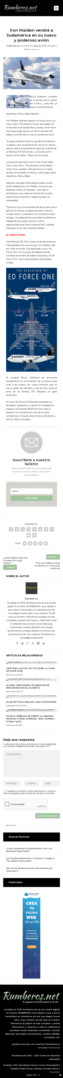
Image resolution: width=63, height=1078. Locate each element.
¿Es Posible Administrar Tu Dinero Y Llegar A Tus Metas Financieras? (30, 859)
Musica (51, 45)
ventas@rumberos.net (49, 1047)
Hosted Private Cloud (21, 1068)
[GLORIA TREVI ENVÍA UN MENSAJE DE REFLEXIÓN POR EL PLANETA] (31, 680)
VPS (15, 1065)
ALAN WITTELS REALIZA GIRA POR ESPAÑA (31, 702)
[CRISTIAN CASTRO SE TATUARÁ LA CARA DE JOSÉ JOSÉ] (31, 663)
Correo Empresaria (48, 1065)
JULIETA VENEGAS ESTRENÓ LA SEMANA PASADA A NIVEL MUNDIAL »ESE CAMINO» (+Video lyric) (30, 719)
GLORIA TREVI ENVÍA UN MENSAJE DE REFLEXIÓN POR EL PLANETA (28, 686)
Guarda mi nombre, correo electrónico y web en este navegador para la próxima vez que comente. (29, 792)
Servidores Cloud (28, 1065)
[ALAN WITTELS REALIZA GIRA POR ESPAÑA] (31, 696)
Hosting (7, 1065)
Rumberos (26, 45)
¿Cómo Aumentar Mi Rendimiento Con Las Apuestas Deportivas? (29, 849)
